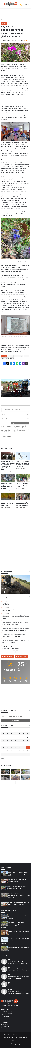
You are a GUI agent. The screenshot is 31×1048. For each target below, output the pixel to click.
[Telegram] (20, 363)
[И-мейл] (26, 363)
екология (10, 356)
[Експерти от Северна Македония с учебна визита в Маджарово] (23, 497)
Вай (9, 960)
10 (3, 744)
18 (7, 747)
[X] (7, 363)
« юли (2, 758)
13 (15, 744)
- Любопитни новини (6, 1015)
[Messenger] (14, 363)
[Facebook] (4, 363)
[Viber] (23, 363)
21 (19, 747)
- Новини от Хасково (6, 1011)
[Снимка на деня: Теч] (5, 772)
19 (11, 747)
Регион (14, 19)
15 (23, 744)
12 (11, 744)
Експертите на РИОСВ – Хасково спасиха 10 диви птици (8, 504)
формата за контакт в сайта (8, 432)
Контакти (24, 1040)
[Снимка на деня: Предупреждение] (15, 777)
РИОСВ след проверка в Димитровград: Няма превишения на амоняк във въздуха (19, 940)
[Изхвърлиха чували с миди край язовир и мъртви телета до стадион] (8, 478)
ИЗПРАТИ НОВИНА (22, 657)
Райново (26, 356)
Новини (10, 19)
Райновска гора (5, 358)
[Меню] (2, 5)
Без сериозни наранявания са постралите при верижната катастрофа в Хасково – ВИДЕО (18, 924)
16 (27, 744)
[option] (15, 388)
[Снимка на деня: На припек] (15, 772)
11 (7, 744)
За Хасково (6, 1026)
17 (3, 747)
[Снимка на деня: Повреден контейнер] (25, 772)
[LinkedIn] (11, 363)
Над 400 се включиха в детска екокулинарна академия (22, 485)
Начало (4, 19)
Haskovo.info (6, 40)
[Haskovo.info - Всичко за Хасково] (10, 4)
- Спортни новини (6, 1017)
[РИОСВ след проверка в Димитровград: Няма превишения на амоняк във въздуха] (23, 456)
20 (15, 747)
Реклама (18, 1040)
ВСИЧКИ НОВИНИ (8, 657)
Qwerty (10, 990)
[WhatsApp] (17, 363)
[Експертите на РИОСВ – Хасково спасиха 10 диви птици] (8, 497)
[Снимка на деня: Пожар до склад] (25, 777)
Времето (5, 1023)
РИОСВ (12, 358)
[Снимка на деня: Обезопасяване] (5, 777)
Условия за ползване (9, 1040)
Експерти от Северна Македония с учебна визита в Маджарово (22, 504)
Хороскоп (5, 1024)
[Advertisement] (15, 526)
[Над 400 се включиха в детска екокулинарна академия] (23, 478)
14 (19, 744)
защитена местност (18, 356)
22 (23, 747)
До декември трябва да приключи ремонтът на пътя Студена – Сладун (15, 389)
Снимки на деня (7, 1021)
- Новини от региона (6, 1013)
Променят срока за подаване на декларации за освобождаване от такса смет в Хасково (15, 590)
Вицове (5, 1028)
